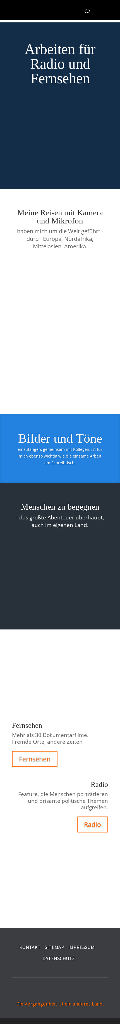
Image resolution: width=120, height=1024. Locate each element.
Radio (92, 824)
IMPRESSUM (81, 947)
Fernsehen (35, 758)
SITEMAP (54, 947)
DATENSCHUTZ (58, 958)
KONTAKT (30, 947)
